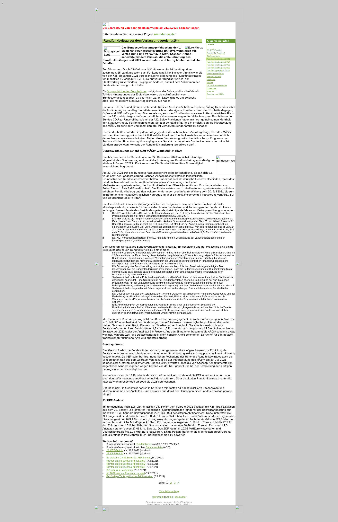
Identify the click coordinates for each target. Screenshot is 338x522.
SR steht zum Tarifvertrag (119, 470)
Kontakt (169, 497)
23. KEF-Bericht (214, 50)
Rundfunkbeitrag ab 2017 (218, 62)
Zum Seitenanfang (169, 491)
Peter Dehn (174, 504)
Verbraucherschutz (215, 74)
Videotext (211, 79)
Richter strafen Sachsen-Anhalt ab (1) (126, 467)
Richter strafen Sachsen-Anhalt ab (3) (126, 460)
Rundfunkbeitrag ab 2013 (218, 68)
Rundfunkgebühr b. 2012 (218, 71)
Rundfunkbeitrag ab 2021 (218, 59)
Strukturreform (213, 56)
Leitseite (210, 44)
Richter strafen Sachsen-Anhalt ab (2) (126, 464)
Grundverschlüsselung (217, 85)
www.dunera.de (164, 34)
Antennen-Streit (214, 76)
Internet (210, 91)
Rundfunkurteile (154, 447)
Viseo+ (210, 82)
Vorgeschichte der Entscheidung (127, 91)
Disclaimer (180, 497)
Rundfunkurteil (144, 444)
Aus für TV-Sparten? (216, 53)
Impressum (158, 497)
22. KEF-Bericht (114, 453)
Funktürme (211, 88)
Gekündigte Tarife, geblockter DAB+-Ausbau (129, 476)
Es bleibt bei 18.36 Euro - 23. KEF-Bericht (128, 457)
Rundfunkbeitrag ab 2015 (218, 65)
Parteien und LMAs (215, 94)
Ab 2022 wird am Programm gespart (125, 473)
